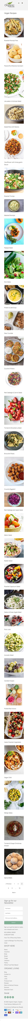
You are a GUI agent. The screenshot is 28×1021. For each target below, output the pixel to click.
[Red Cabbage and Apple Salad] (14, 499)
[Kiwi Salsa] (14, 265)
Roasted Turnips (9, 196)
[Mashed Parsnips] (14, 205)
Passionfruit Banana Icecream (13, 66)
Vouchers (7, 952)
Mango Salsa (8, 813)
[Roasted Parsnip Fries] (14, 27)
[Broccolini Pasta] (14, 440)
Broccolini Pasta (9, 453)
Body (5, 954)
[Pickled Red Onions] (14, 694)
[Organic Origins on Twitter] (5, 997)
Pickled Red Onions (10, 708)
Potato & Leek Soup (10, 307)
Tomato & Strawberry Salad (12, 428)
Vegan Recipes (10, 13)
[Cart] (22, 3)
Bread (6, 956)
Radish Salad (8, 561)
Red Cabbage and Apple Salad (13, 510)
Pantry (6, 963)
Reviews (6, 987)
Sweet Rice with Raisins (11, 127)
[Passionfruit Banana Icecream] (14, 53)
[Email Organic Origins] (13, 997)
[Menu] (18, 3)
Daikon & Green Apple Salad (12, 612)
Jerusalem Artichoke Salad (12, 101)
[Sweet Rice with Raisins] (14, 114)
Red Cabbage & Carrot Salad (13, 392)
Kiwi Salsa (7, 282)
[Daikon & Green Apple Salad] (14, 599)
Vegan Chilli (8, 777)
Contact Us (7, 974)
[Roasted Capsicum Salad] (14, 573)
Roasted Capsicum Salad (12, 586)
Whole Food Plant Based (11, 965)
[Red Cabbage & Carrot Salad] (14, 380)
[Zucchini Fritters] (14, 350)
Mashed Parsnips (9, 215)
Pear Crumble (8, 333)
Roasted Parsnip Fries (11, 40)
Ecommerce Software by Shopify (13, 1007)
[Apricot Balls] (14, 862)
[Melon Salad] (14, 522)
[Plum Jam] (14, 620)
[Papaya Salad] (14, 232)
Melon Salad (8, 535)
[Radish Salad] (14, 548)
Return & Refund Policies (11, 985)
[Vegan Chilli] (14, 759)
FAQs (5, 976)
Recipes (6, 983)
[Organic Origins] (9, 5)
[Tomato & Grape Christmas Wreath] (14, 828)
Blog (5, 972)
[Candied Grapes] (14, 668)
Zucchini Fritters (9, 368)
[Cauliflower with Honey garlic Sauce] (14, 144)
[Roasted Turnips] (14, 180)
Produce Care (8, 981)
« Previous (8, 884)
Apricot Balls (8, 878)
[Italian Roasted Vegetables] (14, 725)
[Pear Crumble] (14, 320)
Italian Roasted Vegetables (12, 742)
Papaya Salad (8, 248)
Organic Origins (13, 1002)
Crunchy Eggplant (9, 489)
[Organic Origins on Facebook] (8, 997)
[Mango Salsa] (14, 795)
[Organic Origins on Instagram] (10, 997)
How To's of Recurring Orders (12, 937)
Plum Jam (7, 629)
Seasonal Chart (8, 989)
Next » (14, 892)
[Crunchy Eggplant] (14, 471)
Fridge (6, 958)
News (5, 949)
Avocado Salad (8, 655)
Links (5, 978)
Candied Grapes (9, 681)
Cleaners (6, 960)
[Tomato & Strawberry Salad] (14, 410)
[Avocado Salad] (14, 642)
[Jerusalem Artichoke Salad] (14, 83)
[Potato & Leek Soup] (14, 294)
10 (19, 888)
